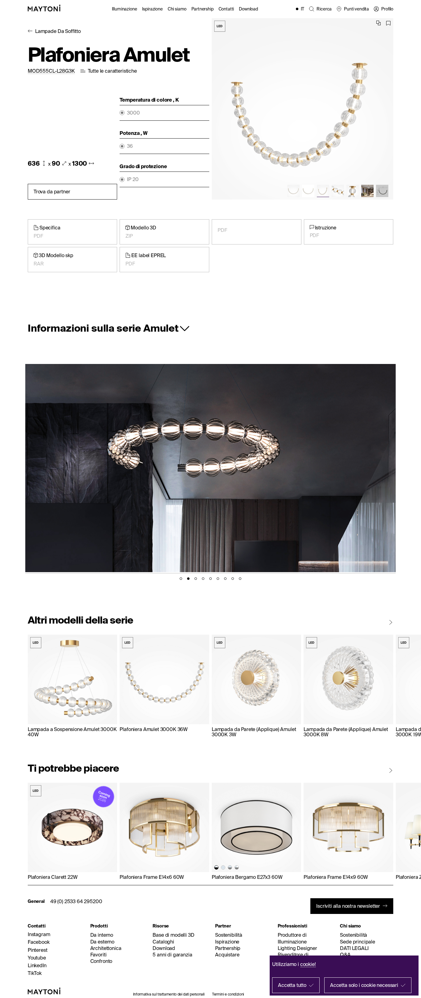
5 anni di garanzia (172, 954)
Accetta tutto (292, 985)
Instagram (39, 934)
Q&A (345, 954)
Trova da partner (52, 191)
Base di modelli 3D (173, 935)
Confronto (101, 961)
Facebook (39, 942)
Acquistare (227, 954)
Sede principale (357, 941)
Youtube (37, 957)
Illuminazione (124, 8)
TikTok (35, 973)
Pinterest (37, 950)
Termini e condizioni (228, 994)
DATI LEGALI (354, 948)
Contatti (226, 8)
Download (248, 8)
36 (130, 146)
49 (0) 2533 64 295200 (76, 901)
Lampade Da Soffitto (58, 31)
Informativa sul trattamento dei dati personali (169, 994)
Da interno (101, 935)
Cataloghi (163, 941)
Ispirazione (152, 8)
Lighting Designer (297, 948)
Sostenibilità (228, 935)
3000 (133, 112)
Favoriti (98, 954)
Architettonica (105, 948)
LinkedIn (37, 965)
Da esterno (102, 941)
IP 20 (132, 179)
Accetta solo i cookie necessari (364, 985)
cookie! (308, 964)
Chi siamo (177, 8)
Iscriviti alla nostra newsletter (348, 906)
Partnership (202, 8)
